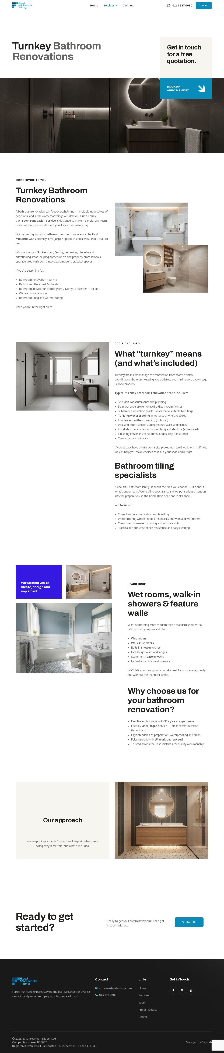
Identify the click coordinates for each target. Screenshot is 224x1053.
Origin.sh (206, 1042)
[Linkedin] (191, 991)
